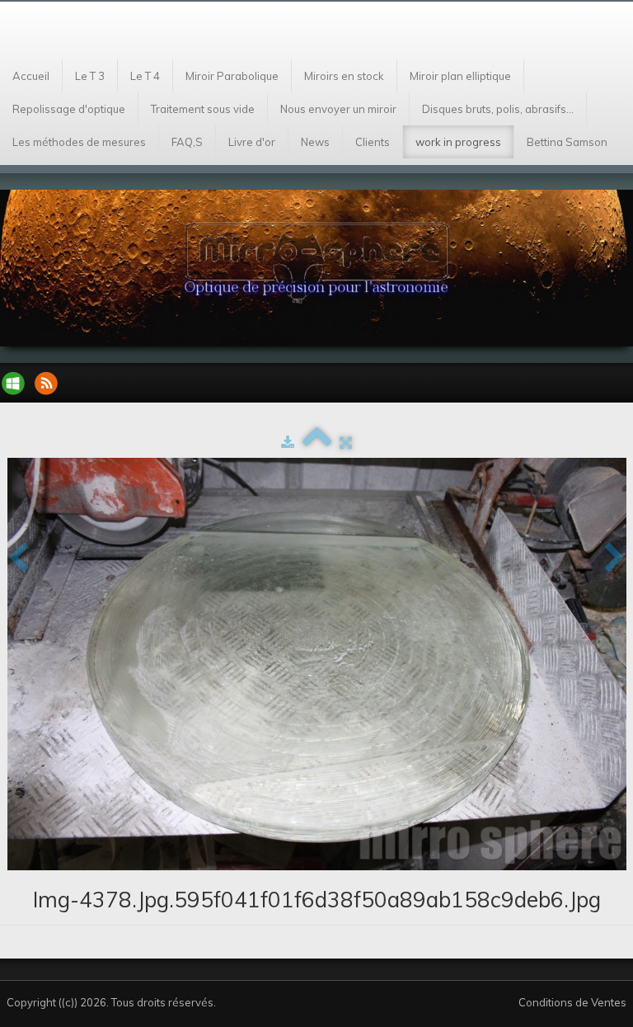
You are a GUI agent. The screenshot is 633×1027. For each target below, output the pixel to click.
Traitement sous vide (203, 108)
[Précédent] (18, 559)
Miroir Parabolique (232, 75)
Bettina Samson (567, 141)
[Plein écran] (346, 442)
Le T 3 (90, 75)
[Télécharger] (287, 442)
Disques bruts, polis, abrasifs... (498, 108)
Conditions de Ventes (572, 1002)
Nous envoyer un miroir (338, 108)
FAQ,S (187, 141)
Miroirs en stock (344, 75)
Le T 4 (145, 75)
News (315, 141)
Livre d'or (251, 141)
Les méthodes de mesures (79, 141)
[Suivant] (614, 559)
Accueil (30, 75)
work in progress (458, 141)
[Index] (317, 442)
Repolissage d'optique (68, 108)
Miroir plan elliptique (460, 75)
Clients (372, 141)
